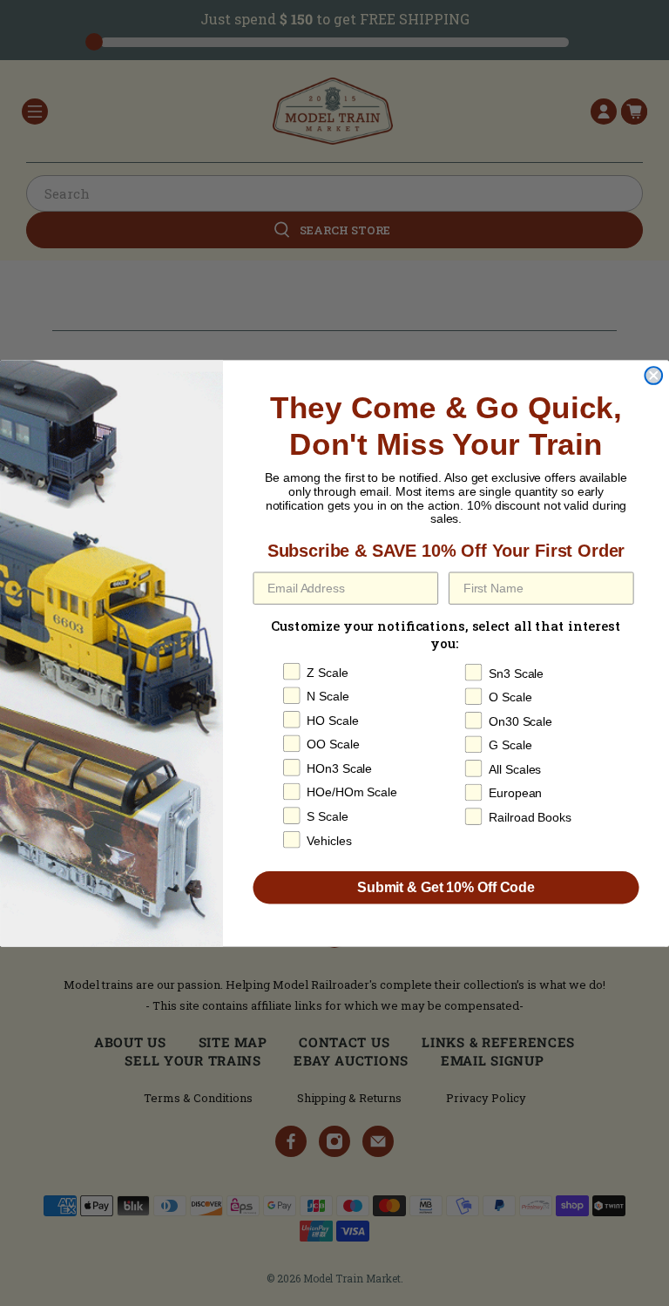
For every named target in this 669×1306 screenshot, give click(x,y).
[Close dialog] (653, 375)
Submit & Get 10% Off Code (446, 886)
